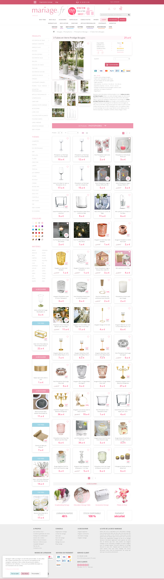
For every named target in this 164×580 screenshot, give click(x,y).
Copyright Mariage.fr (38, 544)
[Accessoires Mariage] (102, 495)
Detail (31, 299)
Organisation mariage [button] (45, 2)
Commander (113, 65)
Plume (44, 258)
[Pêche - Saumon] (33, 236)
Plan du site (36, 546)
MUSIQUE (34, 179)
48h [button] (120, 46)
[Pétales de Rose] (122, 495)
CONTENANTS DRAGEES (38, 82)
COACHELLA (35, 197)
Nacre (34, 281)
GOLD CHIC (35, 193)
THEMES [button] (104, 19)
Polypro (44, 260)
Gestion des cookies (38, 538)
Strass (44, 273)
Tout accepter (15, 573)
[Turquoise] (33, 229)
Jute (33, 271)
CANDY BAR (35, 162)
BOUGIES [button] (34, 51)
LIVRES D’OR (35, 112)
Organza (44, 250)
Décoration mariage (83, 536)
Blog (56, 2)
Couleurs (36, 218)
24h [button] (120, 45)
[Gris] (39, 223)
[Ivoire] (36, 223)
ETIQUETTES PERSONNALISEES (37, 90)
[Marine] (36, 229)
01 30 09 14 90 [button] (85, 2)
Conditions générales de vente (41, 534)
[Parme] (39, 226)
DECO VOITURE (64, 23)
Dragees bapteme (82, 531)
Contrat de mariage (61, 534)
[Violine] (42, 226)
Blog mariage (59, 544)
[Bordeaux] (36, 233)
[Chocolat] (33, 233)
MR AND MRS (35, 186)
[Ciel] (33, 226)
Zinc (43, 281)
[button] (80, 27)
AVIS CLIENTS (82, 562)
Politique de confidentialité (40, 536)
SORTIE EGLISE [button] (73, 19)
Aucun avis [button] (120, 52)
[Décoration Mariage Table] (82, 495)
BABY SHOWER (36, 129)
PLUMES (34, 158)
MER (33, 151)
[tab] (40, 40)
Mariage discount (60, 542)
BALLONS (34, 61)
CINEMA (34, 183)
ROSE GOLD (35, 190)
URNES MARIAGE (36, 122)
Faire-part (58, 536)
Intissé (34, 268)
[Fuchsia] (36, 226)
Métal (34, 278)
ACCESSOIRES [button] (62, 19)
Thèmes (35, 137)
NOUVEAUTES (113, 19)
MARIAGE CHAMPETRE (38, 44)
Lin (33, 276)
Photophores (95, 126)
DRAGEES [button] (34, 79)
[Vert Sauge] (42, 229)
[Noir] (39, 239)
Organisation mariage (61, 531)
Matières (36, 246)
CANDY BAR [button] (74, 23)
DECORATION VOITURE (38, 72)
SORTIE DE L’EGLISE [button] (37, 75)
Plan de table (59, 540)
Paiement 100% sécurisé (40, 542)
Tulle (43, 276)
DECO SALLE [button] (52, 19)
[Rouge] (39, 233)
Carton (34, 258)
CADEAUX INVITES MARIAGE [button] (39, 105)
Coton (34, 260)
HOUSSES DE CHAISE (38, 65)
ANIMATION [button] (112, 23)
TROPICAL (34, 169)
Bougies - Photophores (64, 32)
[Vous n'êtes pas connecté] (109, 8)
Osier (43, 253)
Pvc (43, 263)
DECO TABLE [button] (42, 19)
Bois (33, 255)
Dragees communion (83, 534)
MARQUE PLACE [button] (52, 23)
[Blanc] (33, 223)
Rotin (43, 268)
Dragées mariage (82, 538)
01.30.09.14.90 (82, 556)
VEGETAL (34, 144)
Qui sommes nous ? (38, 531)
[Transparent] (42, 239)
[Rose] (42, 223)
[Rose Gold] (36, 239)
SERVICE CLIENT (83, 553)
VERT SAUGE (35, 200)
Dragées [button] (96, 19)
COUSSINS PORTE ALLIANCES (40, 115)
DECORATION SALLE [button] (37, 58)
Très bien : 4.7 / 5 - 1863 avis (85, 567)
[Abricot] (36, 236)
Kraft (33, 273)
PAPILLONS (35, 155)
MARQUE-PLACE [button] (36, 47)
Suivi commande (114, 2)
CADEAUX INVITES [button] (85, 19)
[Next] (130, 133)
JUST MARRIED (36, 172)
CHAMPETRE (35, 141)
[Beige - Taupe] (39, 236)
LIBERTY (34, 165)
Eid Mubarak (36, 211)
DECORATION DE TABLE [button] (38, 40)
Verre (43, 278)
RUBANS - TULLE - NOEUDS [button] (39, 86)
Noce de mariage (60, 538)
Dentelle (35, 265)
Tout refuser (25, 573)
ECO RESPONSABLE (37, 148)
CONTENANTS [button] (102, 23)
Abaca (34, 250)
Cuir (33, 263)
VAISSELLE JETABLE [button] (37, 54)
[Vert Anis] (39, 229)
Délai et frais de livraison (39, 540)
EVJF (33, 204)
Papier (44, 255)
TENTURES (35, 68)
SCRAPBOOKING (36, 98)
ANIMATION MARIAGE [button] (38, 126)
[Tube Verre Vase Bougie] (71, 60)
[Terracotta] (42, 233)
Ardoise (34, 253)
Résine (44, 265)
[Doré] (33, 239)
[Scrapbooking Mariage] (62, 495)
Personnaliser (35, 573)
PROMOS (122, 19)
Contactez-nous (37, 548)
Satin (43, 271)
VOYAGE (34, 176)
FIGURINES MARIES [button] (37, 119)
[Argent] (42, 236)
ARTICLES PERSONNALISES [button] (88, 23)
